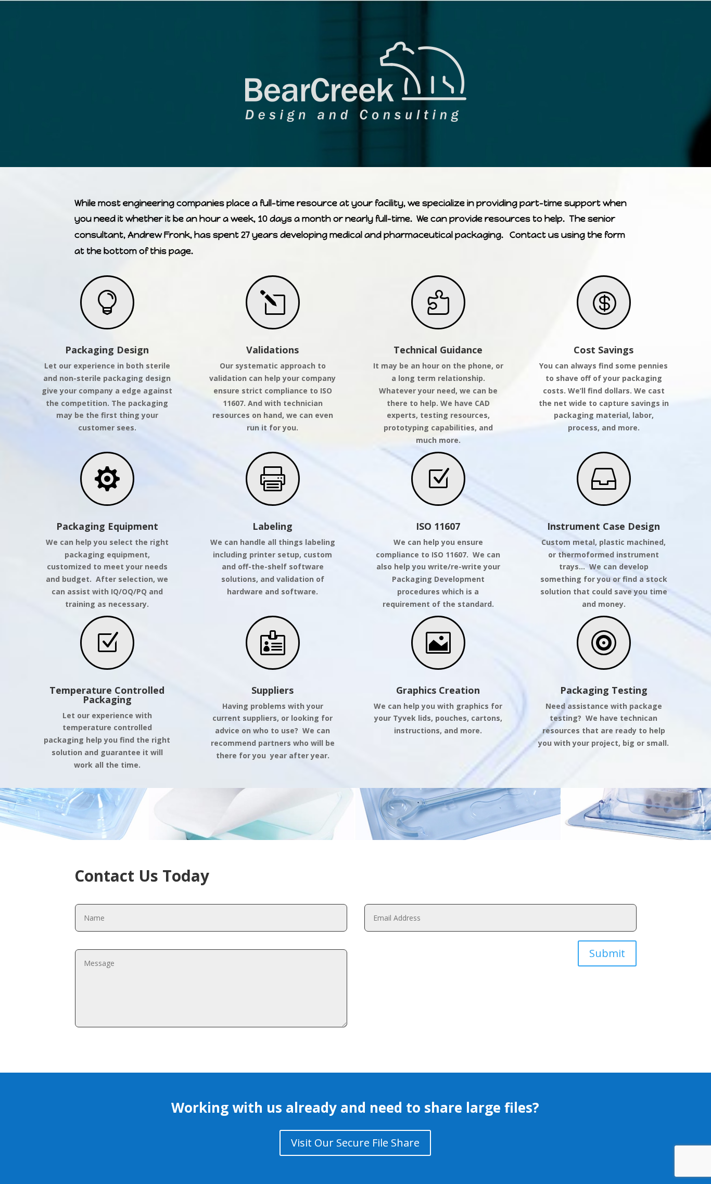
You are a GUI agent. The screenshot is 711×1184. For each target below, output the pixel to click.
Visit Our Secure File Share (355, 1143)
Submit (607, 953)
